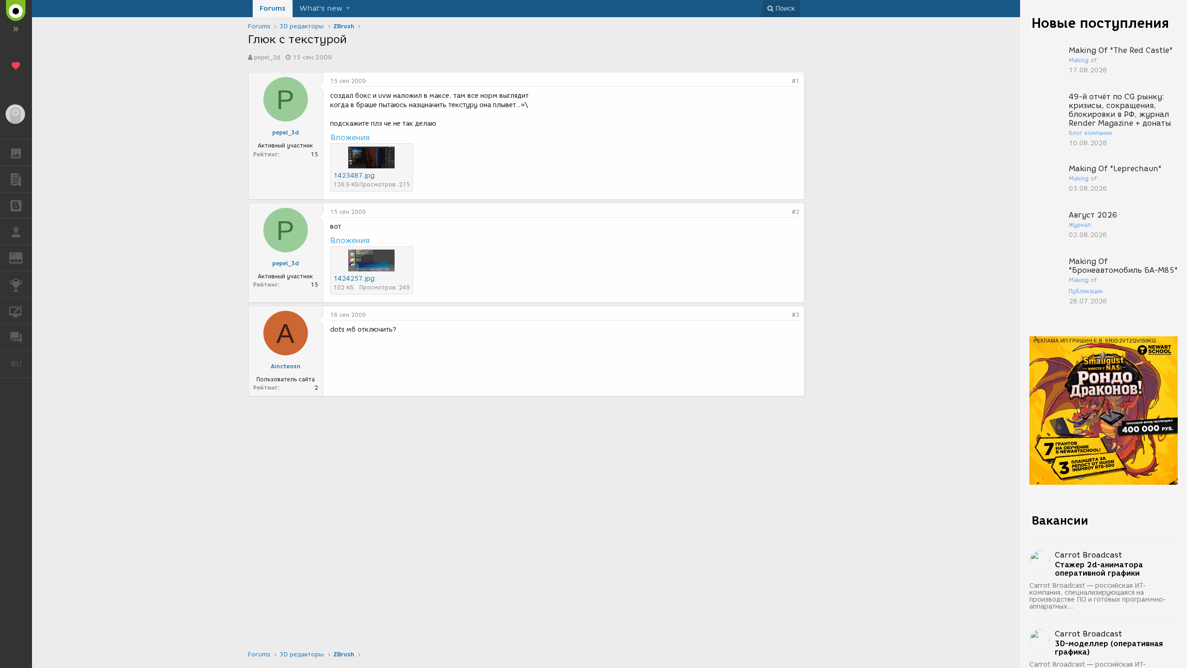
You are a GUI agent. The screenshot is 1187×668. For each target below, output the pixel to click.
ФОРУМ (16, 337)
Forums (273, 8)
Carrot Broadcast (1088, 555)
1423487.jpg (354, 176)
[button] (348, 8)
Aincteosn (285, 366)
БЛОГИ (16, 205)
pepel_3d (267, 57)
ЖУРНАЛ (21, 257)
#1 (795, 80)
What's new (321, 8)
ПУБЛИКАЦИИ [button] (16, 179)
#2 (795, 211)
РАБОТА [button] (16, 231)
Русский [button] (21, 363)
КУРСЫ (16, 311)
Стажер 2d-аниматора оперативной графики (1099, 569)
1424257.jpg (354, 279)
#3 (795, 314)
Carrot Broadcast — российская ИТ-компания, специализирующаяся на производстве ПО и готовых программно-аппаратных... (1097, 596)
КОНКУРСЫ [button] (16, 284)
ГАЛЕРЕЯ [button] (16, 153)
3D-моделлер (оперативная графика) (1109, 648)
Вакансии (1060, 520)
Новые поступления (1100, 23)
